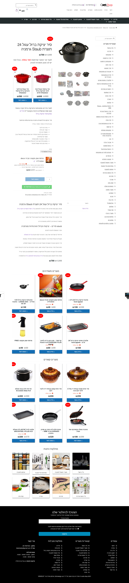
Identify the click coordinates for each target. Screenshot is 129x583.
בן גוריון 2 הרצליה (77, 5)
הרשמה (64, 534)
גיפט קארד (69, 10)
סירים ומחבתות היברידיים (106, 76)
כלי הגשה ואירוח (46, 19)
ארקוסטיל (110, 203)
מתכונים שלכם (98, 10)
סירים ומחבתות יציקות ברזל (94, 27)
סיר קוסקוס (107, 92)
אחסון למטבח (77, 19)
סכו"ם (58, 560)
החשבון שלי (111, 560)
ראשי (111, 10)
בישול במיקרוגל (106, 149)
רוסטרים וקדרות (106, 89)
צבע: (50, 149)
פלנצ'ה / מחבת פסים (104, 80)
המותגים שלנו (108, 186)
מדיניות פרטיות (110, 562)
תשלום (76, 10)
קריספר (108, 127)
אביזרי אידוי (107, 142)
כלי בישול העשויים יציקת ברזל (26, 209)
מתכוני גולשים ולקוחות (106, 223)
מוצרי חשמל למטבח (92, 19)
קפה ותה (110, 183)
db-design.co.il (60, 576)
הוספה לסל (35, 179)
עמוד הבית (112, 27)
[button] (49, 160)
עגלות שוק (57, 555)
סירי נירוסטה (107, 58)
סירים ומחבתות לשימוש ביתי (34, 256)
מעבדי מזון (57, 565)
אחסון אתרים (50, 576)
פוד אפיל (110, 210)
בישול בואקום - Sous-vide (104, 107)
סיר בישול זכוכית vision (103, 117)
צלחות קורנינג (109, 217)
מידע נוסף (77, 311)
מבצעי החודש (106, 159)
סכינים (34, 19)
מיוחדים (108, 156)
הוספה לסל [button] (41, 100)
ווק (110, 139)
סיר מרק (108, 120)
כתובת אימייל (64, 518)
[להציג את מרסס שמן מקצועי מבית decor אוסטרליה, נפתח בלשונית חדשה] (34, 161)
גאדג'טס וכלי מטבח (62, 19)
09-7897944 (90, 5)
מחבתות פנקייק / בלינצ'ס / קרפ (106, 135)
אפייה (26, 19)
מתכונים (110, 220)
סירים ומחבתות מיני (104, 123)
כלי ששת (57, 562)
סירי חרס (108, 96)
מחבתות (106, 19)
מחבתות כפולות (106, 130)
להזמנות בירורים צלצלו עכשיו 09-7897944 (36, 187)
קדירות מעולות (28, 235)
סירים (115, 19)
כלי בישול (105, 27)
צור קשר (112, 570)
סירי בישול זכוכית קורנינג (105, 112)
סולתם (111, 206)
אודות (106, 10)
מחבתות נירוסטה (105, 61)
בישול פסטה (107, 146)
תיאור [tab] (86, 203)
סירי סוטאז (107, 68)
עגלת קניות (83, 10)
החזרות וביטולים (110, 565)
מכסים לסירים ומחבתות (103, 152)
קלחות (109, 103)
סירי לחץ (108, 65)
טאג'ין (109, 99)
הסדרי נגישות (111, 567)
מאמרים (90, 10)
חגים (111, 13)
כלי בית (111, 200)
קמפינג (111, 193)
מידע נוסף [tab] (85, 208)
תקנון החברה (111, 553)
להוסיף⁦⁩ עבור (34, 170)
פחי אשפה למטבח (54, 553)
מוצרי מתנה (112, 22)
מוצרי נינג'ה (109, 213)
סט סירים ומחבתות (105, 71)
